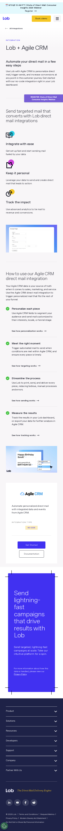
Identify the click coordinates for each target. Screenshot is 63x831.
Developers (12, 740)
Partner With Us (14, 770)
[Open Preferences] (4, 826)
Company (11, 760)
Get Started (31, 545)
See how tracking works (24, 435)
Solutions (10, 721)
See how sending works (23, 400)
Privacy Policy (20, 674)
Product (10, 711)
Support (10, 750)
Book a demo (41, 18)
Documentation (31, 553)
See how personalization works (27, 331)
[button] (57, 18)
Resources (11, 730)
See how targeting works (24, 366)
